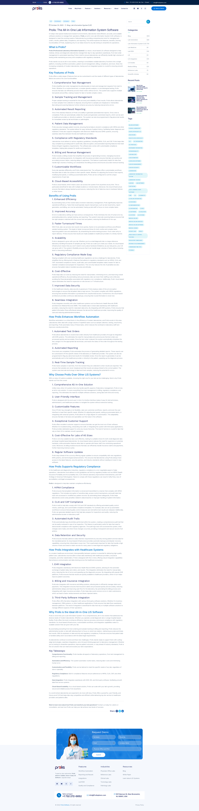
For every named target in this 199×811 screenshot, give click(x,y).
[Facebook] (117, 711)
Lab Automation (138, 40)
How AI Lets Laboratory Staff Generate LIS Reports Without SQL (142, 87)
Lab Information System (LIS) (81, 25)
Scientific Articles (138, 74)
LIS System (66, 21)
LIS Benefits (142, 195)
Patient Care (132, 231)
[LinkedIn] (122, 711)
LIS (51, 21)
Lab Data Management (135, 164)
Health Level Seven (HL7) (136, 138)
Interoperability (133, 151)
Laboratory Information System (135, 175)
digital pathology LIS (135, 131)
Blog (68, 25)
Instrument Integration (135, 147)
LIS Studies (138, 62)
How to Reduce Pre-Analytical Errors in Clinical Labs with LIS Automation (142, 109)
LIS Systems (141, 215)
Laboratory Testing (134, 179)
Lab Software (140, 183)
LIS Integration (138, 59)
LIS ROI (142, 208)
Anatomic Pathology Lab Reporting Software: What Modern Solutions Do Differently (141, 98)
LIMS (130, 195)
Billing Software (133, 125)
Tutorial (131, 250)
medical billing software (136, 224)
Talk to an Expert (67, 794)
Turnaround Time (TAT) (135, 246)
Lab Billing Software (135, 161)
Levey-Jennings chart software (135, 191)
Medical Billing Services (136, 221)
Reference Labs (138, 70)
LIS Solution (142, 211)
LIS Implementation (134, 205)
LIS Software (58, 21)
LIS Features (132, 201)
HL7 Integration (138, 141)
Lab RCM (138, 51)
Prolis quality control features (135, 236)
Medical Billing (138, 66)
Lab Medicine (138, 47)
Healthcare (132, 134)
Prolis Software (65, 805)
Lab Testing (132, 186)
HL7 (130, 141)
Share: (112, 711)
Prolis (73, 21)
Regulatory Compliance (135, 240)
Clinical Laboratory (134, 128)
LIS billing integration (135, 198)
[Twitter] (119, 711)
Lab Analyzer (132, 154)
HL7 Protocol (132, 144)
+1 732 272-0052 (58, 2)
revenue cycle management (137, 243)
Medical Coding (133, 228)
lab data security (134, 167)
